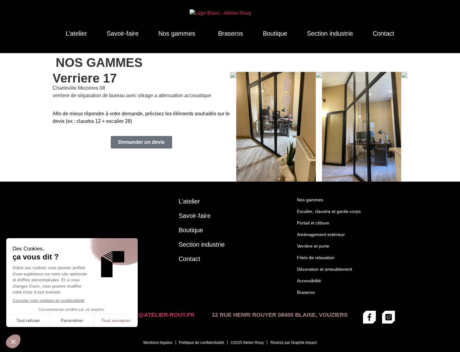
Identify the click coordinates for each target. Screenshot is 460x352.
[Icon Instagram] (388, 317)
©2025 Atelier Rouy (247, 342)
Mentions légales (157, 342)
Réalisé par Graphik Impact (293, 342)
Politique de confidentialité (201, 342)
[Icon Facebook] (369, 317)
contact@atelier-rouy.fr (152, 315)
